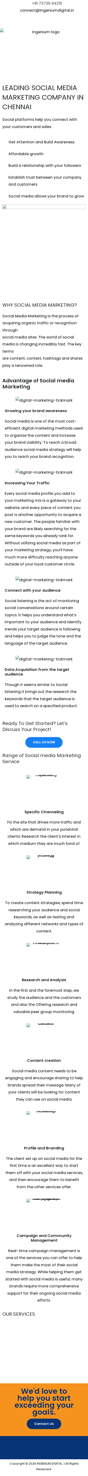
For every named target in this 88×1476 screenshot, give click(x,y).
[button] (44, 76)
